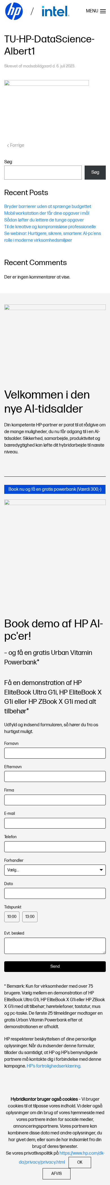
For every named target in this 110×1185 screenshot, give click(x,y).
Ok (79, 1162)
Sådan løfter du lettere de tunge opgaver (44, 220)
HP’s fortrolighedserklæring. (54, 1066)
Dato (8, 883)
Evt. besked (14, 933)
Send (55, 966)
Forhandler (13, 860)
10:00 (11, 916)
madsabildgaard (37, 66)
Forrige (17, 145)
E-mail (9, 813)
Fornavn (11, 743)
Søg (8, 162)
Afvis (56, 1173)
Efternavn (13, 767)
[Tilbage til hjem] (38, 11)
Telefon (10, 837)
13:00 (29, 916)
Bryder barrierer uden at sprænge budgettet (47, 206)
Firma (9, 790)
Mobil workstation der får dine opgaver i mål (46, 213)
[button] (96, 11)
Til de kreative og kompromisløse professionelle (50, 227)
